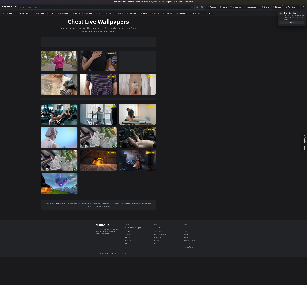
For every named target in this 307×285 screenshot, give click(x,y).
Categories (237, 7)
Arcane (209, 13)
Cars (109, 13)
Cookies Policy (188, 247)
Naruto (156, 13)
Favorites (292, 7)
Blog (185, 231)
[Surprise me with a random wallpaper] (197, 7)
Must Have (128, 241)
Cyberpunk (133, 13)
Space (145, 13)
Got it (291, 22)
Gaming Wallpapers (161, 234)
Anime (77, 13)
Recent (127, 231)
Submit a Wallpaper (134, 228)
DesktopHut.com (107, 253)
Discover (278, 7)
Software (265, 7)
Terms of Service (189, 241)
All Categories (129, 244)
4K (52, 13)
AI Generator (64, 13)
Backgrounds (40, 13)
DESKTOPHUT (102, 225)
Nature (120, 13)
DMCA (186, 237)
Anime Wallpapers (160, 228)
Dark (99, 13)
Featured (128, 237)
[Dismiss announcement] (233, 2)
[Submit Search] (202, 7)
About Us (187, 228)
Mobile (224, 7)
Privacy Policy (188, 244)
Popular (213, 7)
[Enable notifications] (303, 7)
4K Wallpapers (159, 231)
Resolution (252, 7)
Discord (186, 234)
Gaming (89, 13)
